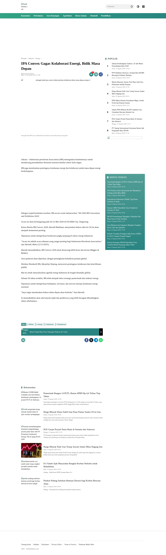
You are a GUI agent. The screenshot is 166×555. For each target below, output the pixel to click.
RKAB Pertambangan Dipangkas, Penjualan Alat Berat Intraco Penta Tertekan (124, 218)
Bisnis (31, 324)
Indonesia (50, 324)
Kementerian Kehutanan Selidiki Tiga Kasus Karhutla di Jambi (122, 200)
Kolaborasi (62, 324)
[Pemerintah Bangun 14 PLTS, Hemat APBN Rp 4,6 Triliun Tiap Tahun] (31, 398)
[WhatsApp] (101, 340)
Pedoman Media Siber (86, 544)
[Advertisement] (83, 38)
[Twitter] (91, 340)
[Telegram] (96, 340)
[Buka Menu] (143, 6)
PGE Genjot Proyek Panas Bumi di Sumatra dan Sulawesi (69, 429)
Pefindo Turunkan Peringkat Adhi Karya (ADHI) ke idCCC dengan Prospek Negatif (124, 235)
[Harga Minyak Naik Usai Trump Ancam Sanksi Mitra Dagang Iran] (31, 450)
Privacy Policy (57, 544)
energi (40, 324)
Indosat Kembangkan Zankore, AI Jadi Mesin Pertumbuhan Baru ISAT (127, 65)
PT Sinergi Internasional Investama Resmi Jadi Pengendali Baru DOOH (128, 129)
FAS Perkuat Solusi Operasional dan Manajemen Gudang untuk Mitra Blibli (124, 192)
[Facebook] (86, 340)
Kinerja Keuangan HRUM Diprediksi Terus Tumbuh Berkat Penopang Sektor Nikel (122, 244)
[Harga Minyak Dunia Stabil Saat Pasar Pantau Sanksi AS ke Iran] (31, 415)
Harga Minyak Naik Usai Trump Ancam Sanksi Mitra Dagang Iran (73, 447)
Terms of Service (70, 544)
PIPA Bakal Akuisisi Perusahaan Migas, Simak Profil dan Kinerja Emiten (128, 102)
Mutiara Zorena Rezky (27, 73)
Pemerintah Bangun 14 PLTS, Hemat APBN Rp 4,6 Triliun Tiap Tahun (125, 183)
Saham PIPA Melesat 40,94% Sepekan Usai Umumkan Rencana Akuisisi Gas (127, 111)
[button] (131, 6)
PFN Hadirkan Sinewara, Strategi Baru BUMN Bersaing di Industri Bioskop (128, 74)
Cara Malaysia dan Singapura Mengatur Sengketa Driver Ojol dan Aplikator (124, 226)
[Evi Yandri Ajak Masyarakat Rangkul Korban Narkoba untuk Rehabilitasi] (31, 467)
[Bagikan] (101, 74)
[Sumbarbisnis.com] (24, 6)
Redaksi (36, 544)
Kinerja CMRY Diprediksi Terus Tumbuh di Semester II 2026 (122, 209)
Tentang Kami (26, 544)
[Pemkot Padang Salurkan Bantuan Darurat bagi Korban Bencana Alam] (31, 484)
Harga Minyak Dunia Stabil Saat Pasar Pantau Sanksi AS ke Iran (72, 412)
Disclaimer (45, 544)
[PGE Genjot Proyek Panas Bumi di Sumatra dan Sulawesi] (31, 433)
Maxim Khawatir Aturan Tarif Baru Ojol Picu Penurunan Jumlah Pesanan (127, 83)
